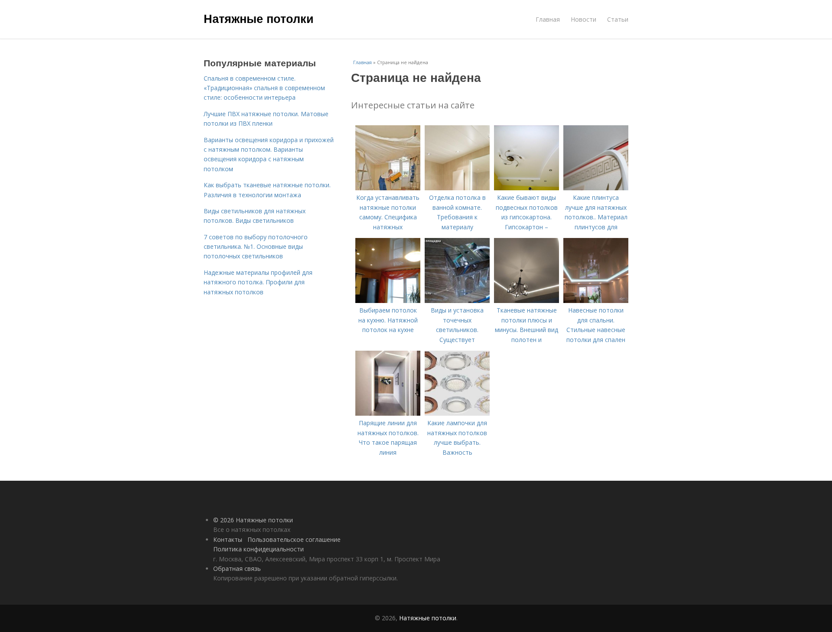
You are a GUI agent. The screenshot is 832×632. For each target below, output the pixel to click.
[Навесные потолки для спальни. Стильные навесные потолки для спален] (595, 300)
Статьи (617, 19)
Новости (583, 19)
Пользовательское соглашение (294, 539)
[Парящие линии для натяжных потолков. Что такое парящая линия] (387, 413)
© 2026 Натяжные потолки (253, 520)
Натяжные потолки (259, 18)
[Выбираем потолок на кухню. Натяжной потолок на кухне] (387, 300)
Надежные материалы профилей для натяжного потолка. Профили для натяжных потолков (258, 282)
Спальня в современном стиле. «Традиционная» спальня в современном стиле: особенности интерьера (264, 88)
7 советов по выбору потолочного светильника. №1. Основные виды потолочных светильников (256, 247)
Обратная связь (237, 568)
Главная (548, 19)
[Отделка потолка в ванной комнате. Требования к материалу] (457, 188)
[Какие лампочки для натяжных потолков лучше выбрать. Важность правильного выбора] (457, 413)
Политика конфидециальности (258, 549)
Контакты (227, 539)
